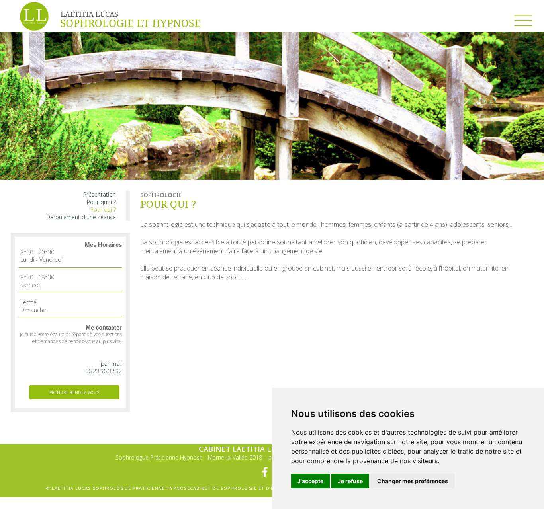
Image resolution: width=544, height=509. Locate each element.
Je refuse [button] (350, 481)
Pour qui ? (103, 209)
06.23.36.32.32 (103, 371)
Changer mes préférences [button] (412, 481)
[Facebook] (265, 472)
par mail (111, 363)
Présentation (99, 194)
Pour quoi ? (101, 202)
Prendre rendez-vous (74, 392)
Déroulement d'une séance (81, 217)
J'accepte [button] (310, 481)
